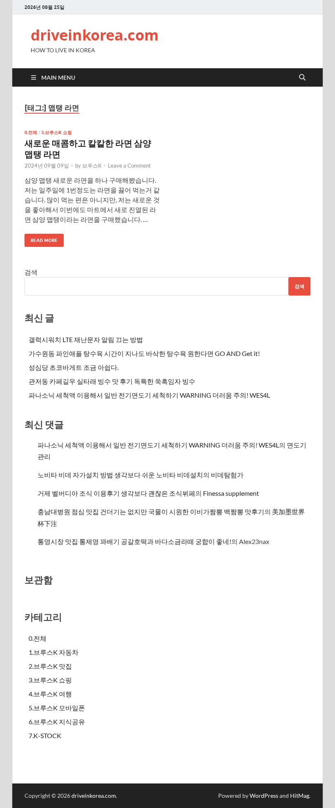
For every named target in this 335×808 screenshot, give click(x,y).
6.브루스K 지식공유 (57, 721)
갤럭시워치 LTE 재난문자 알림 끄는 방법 (86, 339)
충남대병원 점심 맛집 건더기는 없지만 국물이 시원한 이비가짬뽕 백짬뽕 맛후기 (151, 511)
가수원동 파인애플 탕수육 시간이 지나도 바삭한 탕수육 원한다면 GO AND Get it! (144, 353)
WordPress (264, 795)
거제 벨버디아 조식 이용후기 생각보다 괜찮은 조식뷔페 (116, 493)
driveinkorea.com (95, 35)
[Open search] (302, 77)
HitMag (299, 795)
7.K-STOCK (45, 735)
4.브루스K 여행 (50, 694)
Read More (41, 238)
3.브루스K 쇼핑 (56, 132)
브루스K (92, 165)
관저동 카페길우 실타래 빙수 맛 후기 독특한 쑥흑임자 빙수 (112, 381)
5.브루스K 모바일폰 (57, 708)
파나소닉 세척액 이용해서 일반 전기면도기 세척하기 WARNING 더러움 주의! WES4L (149, 395)
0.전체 (31, 132)
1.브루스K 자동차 (53, 652)
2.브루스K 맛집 (50, 666)
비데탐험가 (227, 475)
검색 (31, 272)
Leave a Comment (129, 165)
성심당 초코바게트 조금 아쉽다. (73, 367)
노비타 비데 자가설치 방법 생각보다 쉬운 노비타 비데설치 (120, 475)
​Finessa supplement (231, 493)
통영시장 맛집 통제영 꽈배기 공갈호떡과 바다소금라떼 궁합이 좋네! (134, 541)
